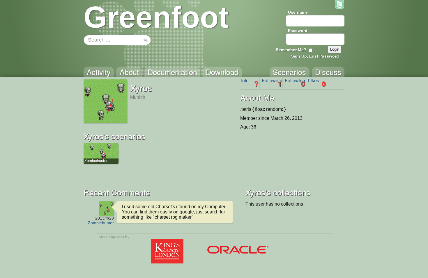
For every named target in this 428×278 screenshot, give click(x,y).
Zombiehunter (101, 222)
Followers (272, 82)
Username (298, 12)
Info (250, 82)
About (102, 236)
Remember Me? (291, 49)
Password (297, 30)
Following (295, 82)
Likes (317, 82)
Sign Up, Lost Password (315, 56)
